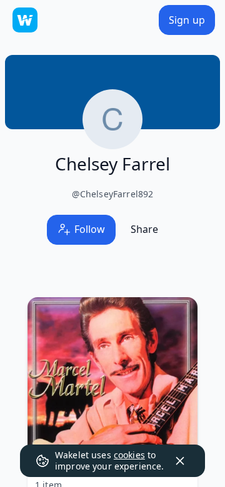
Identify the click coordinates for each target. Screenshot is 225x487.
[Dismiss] (180, 461)
